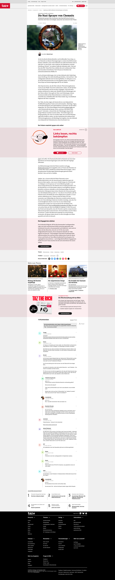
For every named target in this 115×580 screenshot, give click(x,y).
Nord (29, 532)
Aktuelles (60, 520)
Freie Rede (30, 549)
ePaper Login (46, 563)
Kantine (29, 561)
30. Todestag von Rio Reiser (49, 532)
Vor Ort (60, 543)
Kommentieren (46, 255)
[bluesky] (83, 513)
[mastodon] (81, 513)
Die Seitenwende (62, 524)
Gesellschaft (35, 10)
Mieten (44, 528)
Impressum (72, 572)
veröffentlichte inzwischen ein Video (61, 205)
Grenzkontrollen (46, 520)
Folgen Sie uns (76, 513)
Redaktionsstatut (67, 570)
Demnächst (60, 541)
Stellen (60, 526)
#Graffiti (62, 252)
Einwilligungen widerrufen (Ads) (65, 574)
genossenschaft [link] (78, 1)
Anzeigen (30, 565)
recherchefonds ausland (79, 526)
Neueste (71, 319)
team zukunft (46, 541)
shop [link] (39, 1)
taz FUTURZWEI (77, 544)
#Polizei (52, 252)
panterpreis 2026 (77, 530)
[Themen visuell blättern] (74, 5)
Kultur (29, 526)
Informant (60, 572)
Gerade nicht (81, 129)
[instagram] (86, 513)
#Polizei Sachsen (46, 252)
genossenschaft (77, 522)
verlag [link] (29, 1)
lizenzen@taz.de (36, 572)
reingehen (30, 551)
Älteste (75, 319)
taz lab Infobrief (46, 547)
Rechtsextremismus (47, 530)
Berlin (29, 530)
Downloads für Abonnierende (49, 565)
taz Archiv (76, 548)
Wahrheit (30, 534)
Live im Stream (61, 545)
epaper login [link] (84, 1)
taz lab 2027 (61, 549)
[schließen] (86, 129)
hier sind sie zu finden (52, 327)
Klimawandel (46, 522)
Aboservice (45, 561)
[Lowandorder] (42, 398)
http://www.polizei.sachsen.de (50, 424)
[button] (86, 6)
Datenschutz (66, 572)
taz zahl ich (76, 524)
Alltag (40, 10)
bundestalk (30, 541)
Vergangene (61, 547)
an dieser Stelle (68, 107)
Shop (29, 563)
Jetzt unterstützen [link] (45, 246)
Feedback (45, 559)
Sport (29, 528)
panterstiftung (77, 528)
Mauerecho (30, 547)
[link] (31, 5)
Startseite (30, 10)
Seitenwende (80, 572)
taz (31, 513)
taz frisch (45, 543)
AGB (76, 572)
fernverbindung (31, 543)
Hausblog (60, 522)
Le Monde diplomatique (79, 546)
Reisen (29, 559)
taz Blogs (76, 542)
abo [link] (73, 1)
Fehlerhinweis (53, 255)
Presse (59, 528)
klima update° (31, 545)
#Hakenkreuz (57, 252)
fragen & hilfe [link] (43, 1)
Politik (29, 520)
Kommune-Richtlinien (76, 570)
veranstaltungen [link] (34, 1)
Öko (29, 522)
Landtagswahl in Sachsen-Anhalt (49, 525)
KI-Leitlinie (84, 570)
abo (74, 520)
